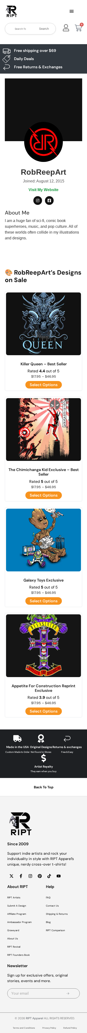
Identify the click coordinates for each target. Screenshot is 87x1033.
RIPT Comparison (55, 930)
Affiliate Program (16, 913)
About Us (12, 938)
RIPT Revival (13, 946)
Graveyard (13, 930)
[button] (71, 11)
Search (44, 28)
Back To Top (43, 787)
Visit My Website (43, 190)
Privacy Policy (49, 1027)
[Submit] (68, 993)
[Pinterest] (40, 876)
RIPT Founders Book (18, 955)
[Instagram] (30, 876)
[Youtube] (58, 876)
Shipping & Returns (57, 913)
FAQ (48, 897)
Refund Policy (70, 1027)
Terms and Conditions (24, 1027)
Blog (48, 922)
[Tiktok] (49, 876)
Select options (44, 384)
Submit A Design (16, 905)
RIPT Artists (13, 897)
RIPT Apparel (34, 1018)
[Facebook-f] (21, 876)
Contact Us (52, 905)
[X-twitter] (11, 876)
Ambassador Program (19, 922)
